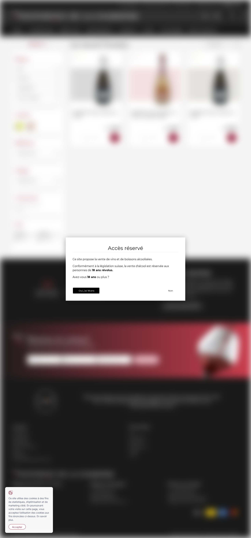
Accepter (17, 527)
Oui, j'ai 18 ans (86, 290)
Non (170, 290)
